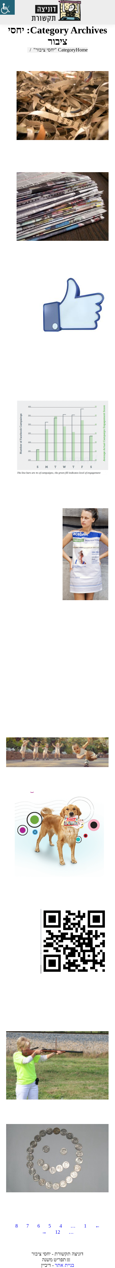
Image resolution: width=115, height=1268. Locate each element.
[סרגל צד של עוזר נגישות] (7, 7)
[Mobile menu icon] (102, 12)
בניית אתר (64, 1265)
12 (57, 1232)
